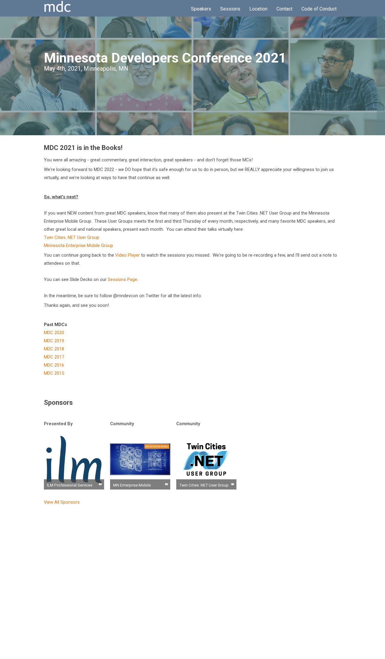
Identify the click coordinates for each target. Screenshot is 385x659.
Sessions (230, 9)
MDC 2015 (54, 373)
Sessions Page (122, 279)
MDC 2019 (54, 340)
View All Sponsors (62, 502)
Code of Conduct (319, 9)
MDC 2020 (54, 332)
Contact (284, 9)
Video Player (127, 255)
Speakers (201, 9)
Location (258, 9)
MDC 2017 (54, 357)
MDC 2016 (54, 365)
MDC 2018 (54, 349)
